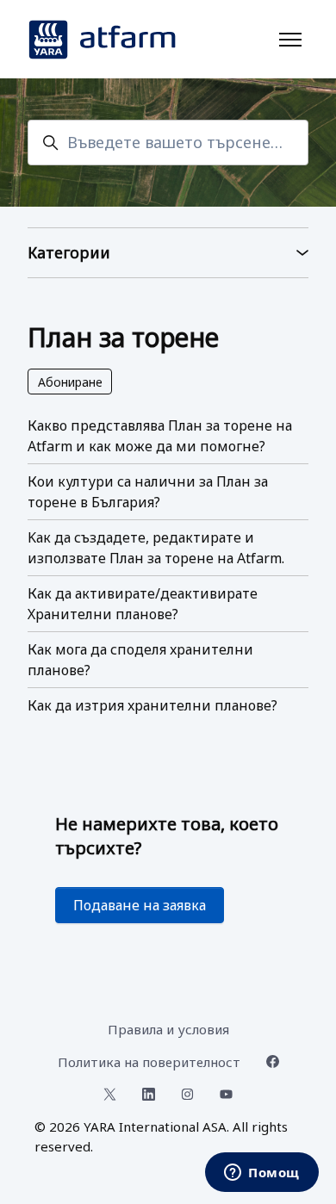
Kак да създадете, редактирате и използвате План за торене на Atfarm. (156, 548)
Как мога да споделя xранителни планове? (140, 660)
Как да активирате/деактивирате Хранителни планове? (143, 604)
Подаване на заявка (139, 905)
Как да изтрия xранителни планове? (152, 705)
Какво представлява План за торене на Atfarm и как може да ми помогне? (160, 436)
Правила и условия (168, 1029)
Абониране (70, 382)
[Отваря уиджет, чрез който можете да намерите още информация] (262, 1173)
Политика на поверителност (149, 1062)
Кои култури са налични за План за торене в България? (148, 492)
